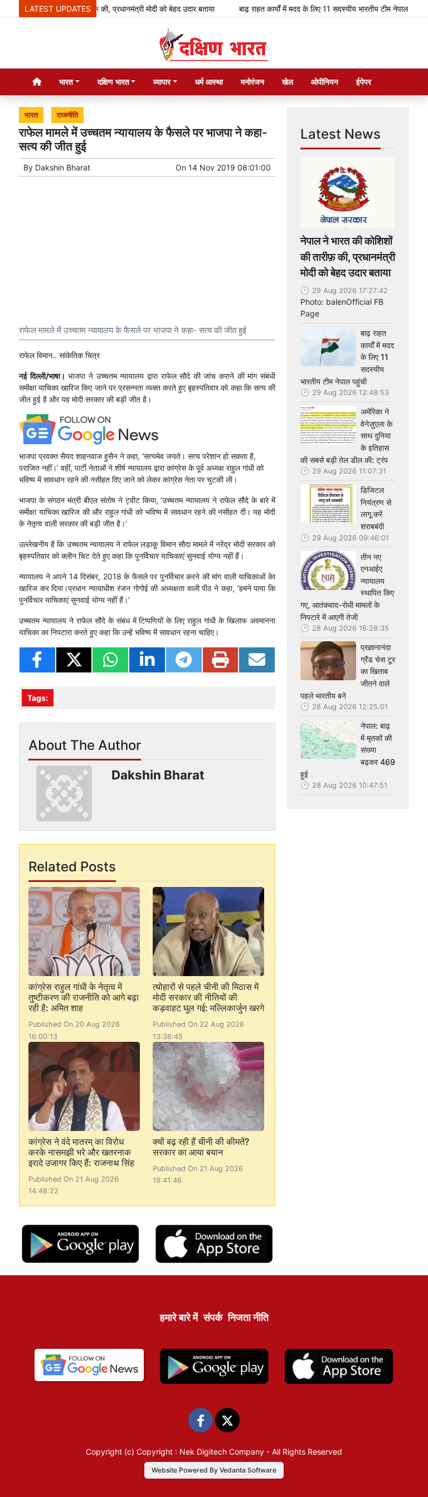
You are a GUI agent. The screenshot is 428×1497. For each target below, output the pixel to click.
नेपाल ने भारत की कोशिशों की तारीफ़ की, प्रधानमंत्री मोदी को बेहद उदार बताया (347, 257)
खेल (287, 81)
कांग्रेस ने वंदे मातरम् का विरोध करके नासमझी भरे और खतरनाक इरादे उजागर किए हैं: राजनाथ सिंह (81, 1152)
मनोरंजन (252, 81)
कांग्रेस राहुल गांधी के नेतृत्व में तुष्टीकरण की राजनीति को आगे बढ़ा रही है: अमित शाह (83, 997)
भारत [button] (66, 81)
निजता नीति (248, 1317)
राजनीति (67, 115)
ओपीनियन (324, 81)
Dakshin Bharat (62, 167)
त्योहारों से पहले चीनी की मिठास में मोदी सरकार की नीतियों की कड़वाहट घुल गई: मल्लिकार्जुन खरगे (208, 997)
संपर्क (212, 1317)
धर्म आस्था (209, 81)
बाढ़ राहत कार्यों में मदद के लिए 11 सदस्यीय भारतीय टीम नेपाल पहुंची (315, 8)
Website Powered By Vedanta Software (214, 1470)
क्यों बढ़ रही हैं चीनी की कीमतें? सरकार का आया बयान (201, 1147)
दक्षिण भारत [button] (113, 81)
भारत (31, 115)
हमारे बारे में (179, 1317)
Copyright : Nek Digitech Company (200, 1451)
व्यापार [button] (162, 81)
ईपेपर (363, 81)
